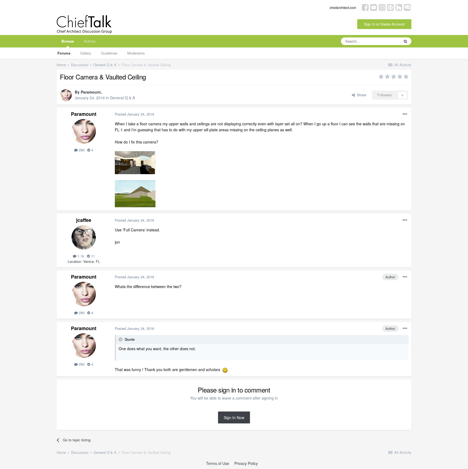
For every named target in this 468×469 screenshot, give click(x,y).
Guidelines (109, 53)
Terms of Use (217, 463)
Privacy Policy (246, 463)
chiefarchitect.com (343, 7)
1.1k (80, 256)
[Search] (405, 41)
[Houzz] (398, 7)
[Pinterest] (390, 7)
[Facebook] (365, 7)
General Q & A (122, 97)
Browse (67, 41)
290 (81, 149)
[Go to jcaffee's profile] (84, 237)
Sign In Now (234, 417)
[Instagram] (382, 7)
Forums (63, 53)
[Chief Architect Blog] (407, 7)
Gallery (85, 53)
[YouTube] (373, 7)
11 (92, 256)
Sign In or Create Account (384, 24)
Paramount (91, 92)
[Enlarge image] (225, 369)
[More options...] (405, 114)
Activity (90, 41)
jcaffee (83, 220)
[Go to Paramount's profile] (66, 95)
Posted (134, 114)
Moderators (136, 53)
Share (360, 94)
